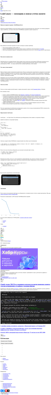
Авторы (4, 368)
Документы (5, 377)
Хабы (4, 366)
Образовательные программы (9, 386)
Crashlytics (27, 94)
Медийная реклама (7, 384)
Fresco (39, 49)
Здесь (24, 99)
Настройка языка (4, 392)
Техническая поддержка (13, 392)
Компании (5, 367)
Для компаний (6, 375)
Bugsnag (22, 94)
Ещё (4, 335)
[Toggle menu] (0, 1)
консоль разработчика (36, 94)
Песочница (5, 369)
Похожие (10, 341)
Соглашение (5, 378)
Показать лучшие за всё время (7, 343)
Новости (5, 364)
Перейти (2, 274)
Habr (7, 393)
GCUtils (42, 48)
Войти (4, 358)
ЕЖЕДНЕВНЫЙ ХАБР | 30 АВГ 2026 (8, 277)
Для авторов (5, 374)
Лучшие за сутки (4, 341)
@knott (9, 240)
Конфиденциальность (7, 379)
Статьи (4, 363)
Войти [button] (1, 7)
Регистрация (5, 359)
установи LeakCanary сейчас (26, 217)
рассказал (16, 288)
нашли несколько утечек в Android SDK (8, 194)
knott (1, 10)
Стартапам (5, 388)
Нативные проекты (7, 385)
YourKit (23, 100)
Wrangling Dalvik (36, 89)
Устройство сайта (6, 373)
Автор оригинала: (7, 22)
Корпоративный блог (7, 383)
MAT (18, 100)
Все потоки (4, 1)
